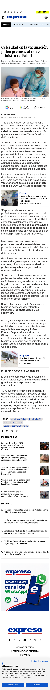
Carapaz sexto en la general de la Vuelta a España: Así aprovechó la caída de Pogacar (15, 481)
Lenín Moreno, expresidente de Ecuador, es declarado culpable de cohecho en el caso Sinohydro (25, 521)
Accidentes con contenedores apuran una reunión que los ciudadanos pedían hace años (14, 457)
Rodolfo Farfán (35, 419)
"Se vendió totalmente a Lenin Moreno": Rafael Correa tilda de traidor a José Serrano (26, 510)
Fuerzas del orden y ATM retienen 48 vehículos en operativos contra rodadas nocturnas (12, 446)
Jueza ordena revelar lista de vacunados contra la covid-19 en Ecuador (33, 198)
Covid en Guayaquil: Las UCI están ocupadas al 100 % (32, 359)
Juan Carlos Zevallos (13, 422)
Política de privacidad (39, 661)
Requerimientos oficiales (25, 651)
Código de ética (25, 647)
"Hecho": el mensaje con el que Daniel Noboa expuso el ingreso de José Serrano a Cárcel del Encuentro (15, 470)
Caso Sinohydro (36, 24)
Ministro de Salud (18, 419)
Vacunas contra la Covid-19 (16, 426)
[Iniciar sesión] (46, 17)
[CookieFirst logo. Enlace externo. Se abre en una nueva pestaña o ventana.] (3, 663)
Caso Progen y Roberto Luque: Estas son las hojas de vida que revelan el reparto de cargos (25, 531)
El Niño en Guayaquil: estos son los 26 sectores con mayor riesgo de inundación (24, 542)
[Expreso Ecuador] (25, 633)
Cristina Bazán (8, 115)
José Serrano (19, 24)
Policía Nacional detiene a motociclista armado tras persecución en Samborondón (14, 493)
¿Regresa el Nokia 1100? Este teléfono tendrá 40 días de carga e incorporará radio (26, 552)
